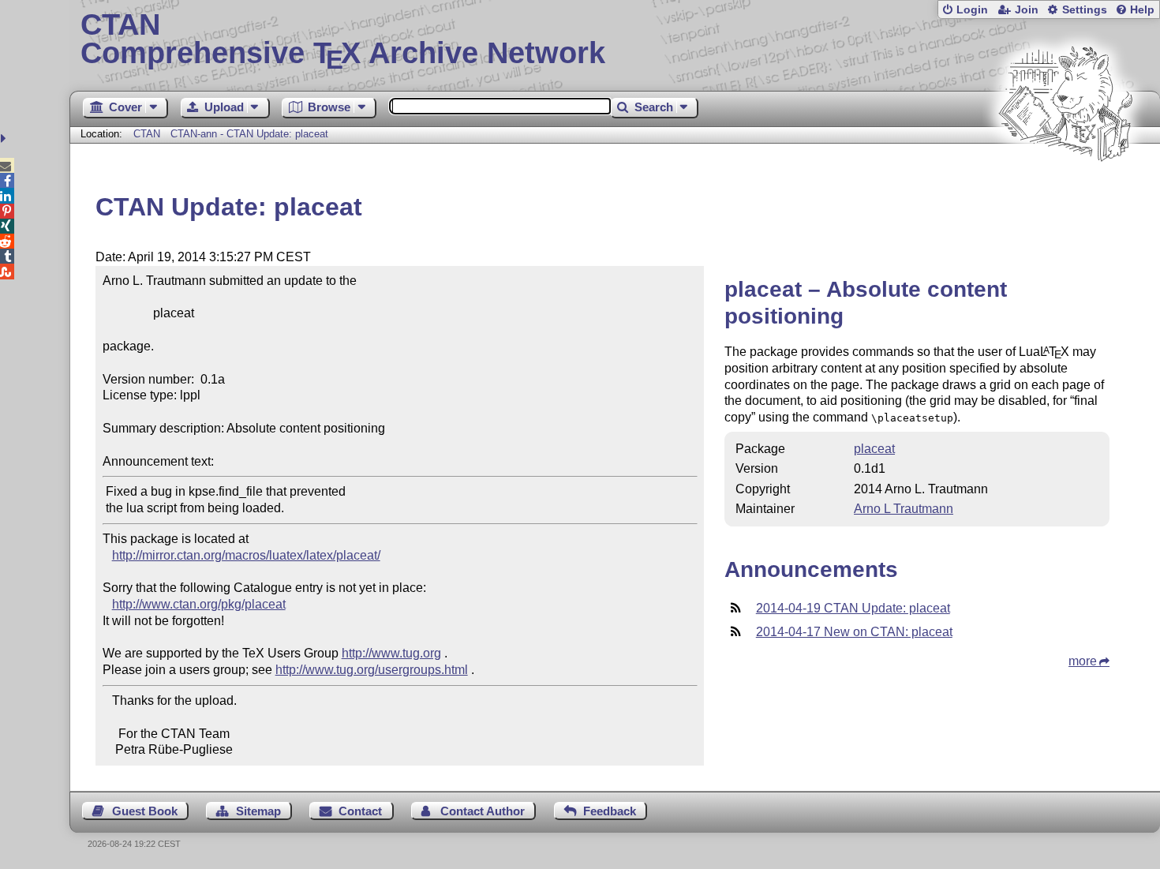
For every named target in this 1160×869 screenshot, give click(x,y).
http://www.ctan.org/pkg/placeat (199, 604)
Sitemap (258, 811)
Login (972, 10)
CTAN (146, 134)
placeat (874, 448)
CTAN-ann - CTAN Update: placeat (249, 134)
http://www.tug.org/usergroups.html (371, 669)
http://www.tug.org (391, 653)
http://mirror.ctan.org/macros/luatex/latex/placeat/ (246, 555)
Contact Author (482, 811)
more (1082, 661)
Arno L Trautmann (903, 508)
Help (1142, 10)
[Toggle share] (5, 138)
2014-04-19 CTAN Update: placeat (853, 608)
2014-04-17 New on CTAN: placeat (854, 632)
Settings (1084, 10)
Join (1026, 10)
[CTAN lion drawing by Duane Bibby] (1065, 191)
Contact (360, 811)
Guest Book (145, 811)
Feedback (609, 811)
